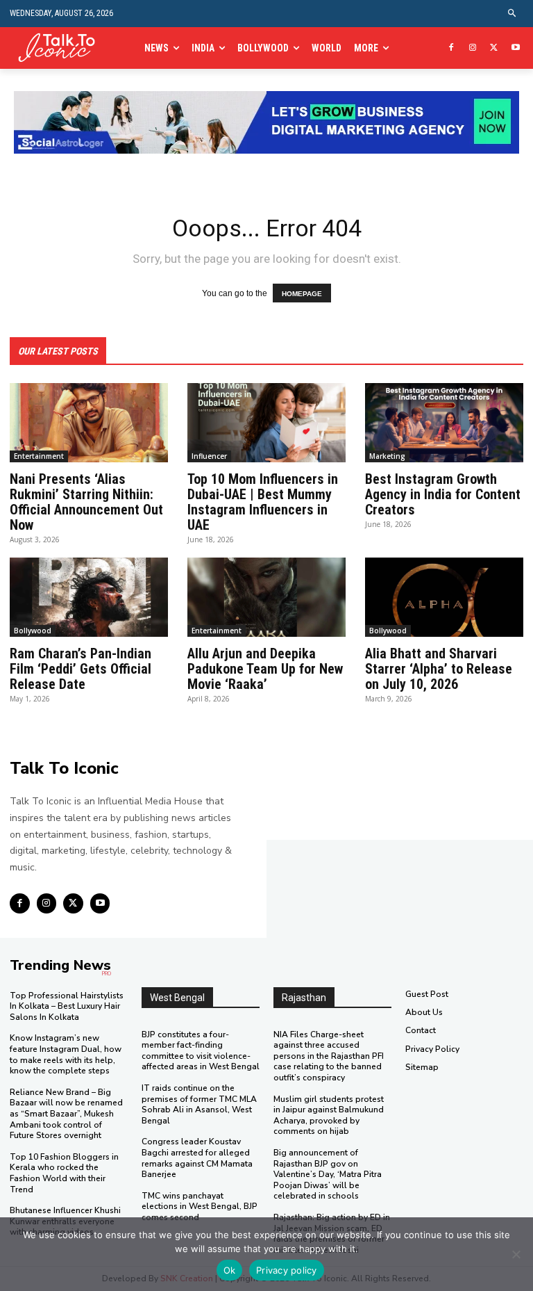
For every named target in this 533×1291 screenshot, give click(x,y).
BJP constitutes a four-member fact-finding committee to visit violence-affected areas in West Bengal (201, 1051)
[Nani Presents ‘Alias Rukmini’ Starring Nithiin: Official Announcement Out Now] (89, 422)
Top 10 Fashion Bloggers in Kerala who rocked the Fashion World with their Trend (64, 1173)
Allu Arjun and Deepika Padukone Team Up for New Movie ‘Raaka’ (265, 668)
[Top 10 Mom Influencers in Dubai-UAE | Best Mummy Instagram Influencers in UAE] (266, 422)
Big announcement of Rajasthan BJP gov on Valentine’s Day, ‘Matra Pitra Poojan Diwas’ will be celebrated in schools (327, 1174)
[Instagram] (473, 48)
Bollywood (32, 630)
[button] (512, 13)
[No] (516, 1254)
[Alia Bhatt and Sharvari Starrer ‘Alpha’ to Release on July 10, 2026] (444, 597)
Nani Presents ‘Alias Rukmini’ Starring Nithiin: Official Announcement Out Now (86, 502)
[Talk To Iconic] (61, 47)
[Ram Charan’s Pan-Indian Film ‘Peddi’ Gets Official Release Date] (89, 597)
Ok (229, 1270)
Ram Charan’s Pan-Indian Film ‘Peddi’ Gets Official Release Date (80, 668)
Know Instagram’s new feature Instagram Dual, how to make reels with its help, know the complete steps (65, 1054)
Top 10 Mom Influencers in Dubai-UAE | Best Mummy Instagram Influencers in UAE (262, 502)
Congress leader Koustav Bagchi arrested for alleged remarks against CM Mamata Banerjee (197, 1158)
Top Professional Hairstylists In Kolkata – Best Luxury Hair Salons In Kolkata (67, 1006)
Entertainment (39, 456)
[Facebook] (451, 48)
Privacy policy (286, 1270)
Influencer (209, 456)
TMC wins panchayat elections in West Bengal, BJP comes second (199, 1206)
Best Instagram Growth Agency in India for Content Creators (443, 494)
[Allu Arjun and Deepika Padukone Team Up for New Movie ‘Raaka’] (266, 597)
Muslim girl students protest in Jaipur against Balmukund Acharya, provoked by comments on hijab (328, 1115)
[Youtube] (515, 48)
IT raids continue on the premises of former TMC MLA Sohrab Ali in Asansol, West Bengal (199, 1104)
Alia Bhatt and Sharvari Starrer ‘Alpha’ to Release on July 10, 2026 (438, 668)
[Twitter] (494, 48)
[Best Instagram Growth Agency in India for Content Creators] (444, 422)
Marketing (387, 456)
